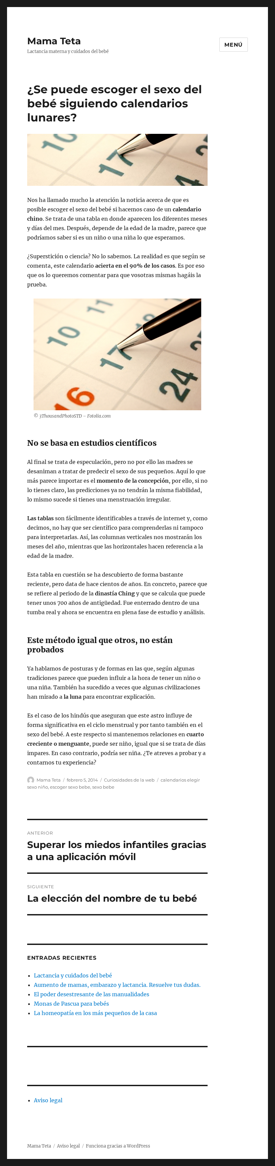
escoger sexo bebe (70, 787)
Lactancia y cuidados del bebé (73, 975)
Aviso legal (48, 1100)
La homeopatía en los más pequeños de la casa (95, 1013)
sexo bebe (103, 787)
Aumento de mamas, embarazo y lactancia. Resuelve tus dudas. (117, 985)
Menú (233, 45)
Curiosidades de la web (129, 780)
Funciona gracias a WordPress (118, 1146)
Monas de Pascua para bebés (71, 1003)
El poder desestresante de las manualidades (91, 994)
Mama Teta (54, 41)
